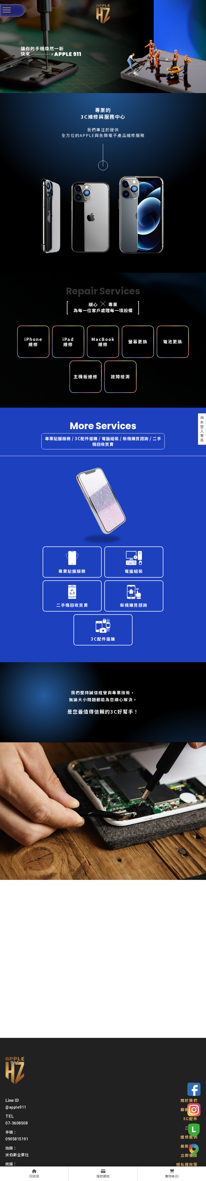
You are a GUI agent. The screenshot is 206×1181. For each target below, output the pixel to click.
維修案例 (189, 1137)
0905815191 (16, 1139)
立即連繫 (189, 1155)
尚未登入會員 (202, 428)
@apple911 (15, 1107)
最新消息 (189, 1146)
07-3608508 (16, 1123)
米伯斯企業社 (17, 1155)
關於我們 (189, 1100)
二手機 (191, 1128)
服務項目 (189, 1110)
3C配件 (190, 1119)
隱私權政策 (187, 1164)
